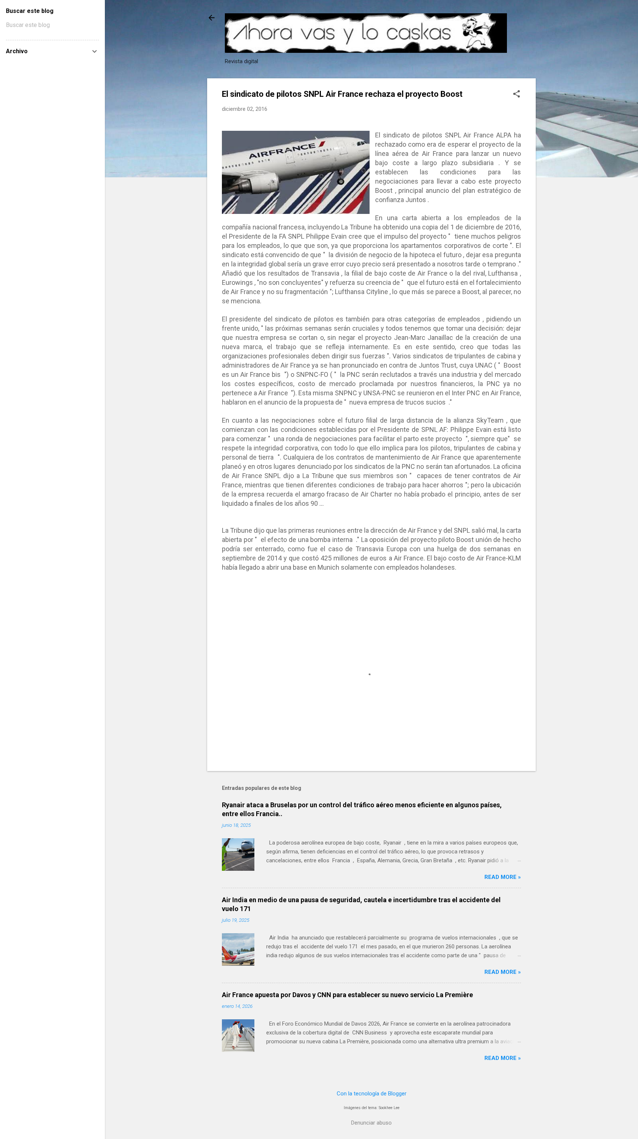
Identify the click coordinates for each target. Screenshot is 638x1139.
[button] (516, 94)
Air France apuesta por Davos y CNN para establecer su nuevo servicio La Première (347, 995)
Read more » (502, 877)
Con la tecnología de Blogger (372, 1093)
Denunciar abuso (371, 1122)
